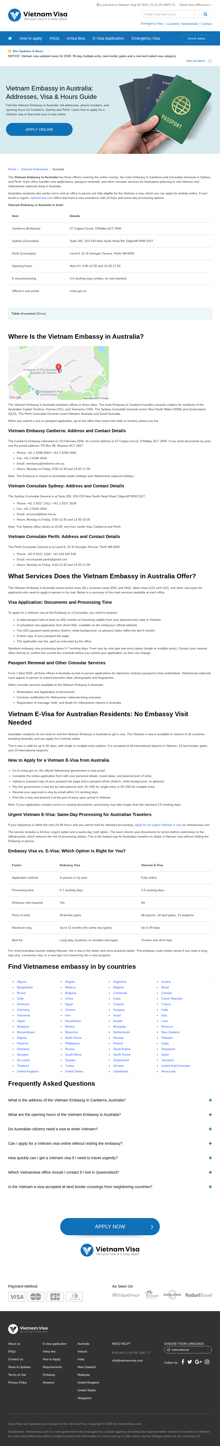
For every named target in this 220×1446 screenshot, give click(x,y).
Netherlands (121, 1032)
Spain (165, 1054)
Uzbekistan (120, 1071)
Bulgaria (70, 993)
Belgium (118, 987)
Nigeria (22, 1037)
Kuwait (117, 1021)
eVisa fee (49, 1351)
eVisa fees (76, 38)
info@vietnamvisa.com (127, 1360)
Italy (164, 1015)
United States (74, 1071)
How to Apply (51, 1359)
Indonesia (23, 1015)
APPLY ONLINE (39, 129)
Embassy (49, 1374)
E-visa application (55, 1343)
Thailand (23, 1065)
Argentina (119, 981)
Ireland (82, 1351)
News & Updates (19, 1367)
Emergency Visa (152, 23)
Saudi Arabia (121, 1049)
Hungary (119, 1009)
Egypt (69, 1004)
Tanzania (167, 1060)
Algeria (21, 981)
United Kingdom (28, 1071)
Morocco (167, 1026)
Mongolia (119, 1026)
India (164, 1009)
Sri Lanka (23, 1060)
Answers (48, 1382)
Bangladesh (25, 987)
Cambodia (120, 993)
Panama (22, 1043)
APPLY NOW (110, 1226)
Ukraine (118, 1065)
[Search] (205, 14)
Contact (206, 23)
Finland (118, 1004)
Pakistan (167, 1037)
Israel (117, 1015)
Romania (23, 1049)
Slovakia (22, 1054)
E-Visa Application (108, 38)
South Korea (121, 1054)
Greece (70, 1009)
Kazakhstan (73, 1021)
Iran (67, 1015)
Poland (118, 1043)
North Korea (73, 1037)
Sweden (70, 1060)
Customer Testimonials (182, 23)
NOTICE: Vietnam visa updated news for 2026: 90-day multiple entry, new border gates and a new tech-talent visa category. (92, 56)
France (166, 1004)
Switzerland (121, 1060)
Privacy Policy (17, 1382)
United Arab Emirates (175, 1065)
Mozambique (26, 1032)
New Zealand (170, 1032)
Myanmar (71, 1032)
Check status (196, 38)
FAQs (54, 38)
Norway (118, 1037)
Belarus (70, 987)
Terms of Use (17, 1374)
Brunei (21, 993)
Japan (21, 1021)
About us (14, 1343)
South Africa (73, 1054)
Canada (166, 993)
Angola (70, 981)
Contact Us (15, 1359)
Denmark (23, 1004)
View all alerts (195, 60)
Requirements (52, 1367)
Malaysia (23, 1026)
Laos (164, 1021)
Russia (69, 1049)
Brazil (165, 987)
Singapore (168, 1049)
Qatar (165, 1043)
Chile (20, 998)
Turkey (69, 1065)
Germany (23, 1009)
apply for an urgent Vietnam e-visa (158, 825)
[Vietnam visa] (10, 38)
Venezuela (168, 1071)
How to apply (31, 38)
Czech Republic (172, 998)
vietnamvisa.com (41, 198)
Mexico (70, 1026)
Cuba (117, 998)
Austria (166, 981)
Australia (83, 1343)
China (69, 998)
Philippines (72, 1043)
